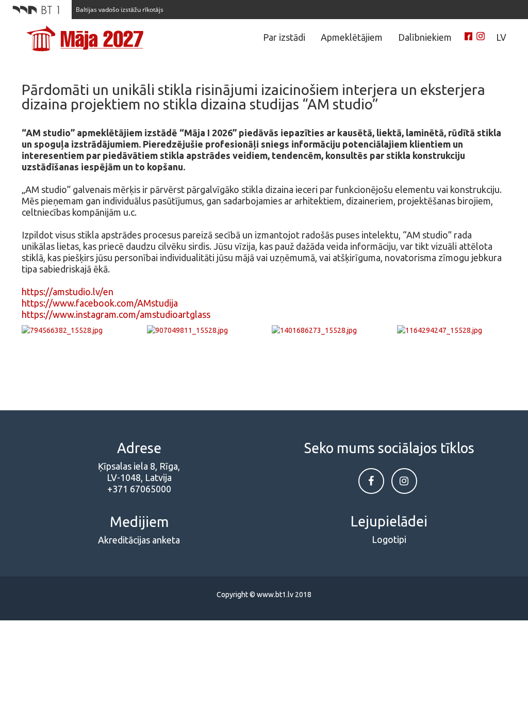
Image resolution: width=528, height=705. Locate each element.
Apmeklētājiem (352, 37)
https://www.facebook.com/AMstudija (100, 303)
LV (501, 37)
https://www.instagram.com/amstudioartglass (116, 314)
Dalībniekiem (425, 37)
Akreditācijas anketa (139, 540)
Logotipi (389, 539)
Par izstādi (284, 37)
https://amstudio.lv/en (67, 291)
